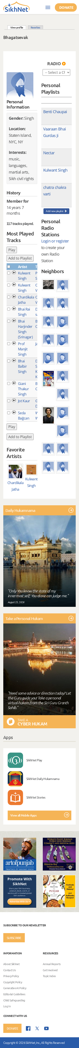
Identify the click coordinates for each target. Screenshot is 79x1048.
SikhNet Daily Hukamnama (42, 779)
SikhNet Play (34, 760)
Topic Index (49, 976)
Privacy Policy (11, 976)
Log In (7, 1006)
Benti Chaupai (55, 111)
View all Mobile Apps (23, 815)
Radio (54, 63)
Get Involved (50, 970)
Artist (22, 266)
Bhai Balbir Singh (22, 366)
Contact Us (9, 970)
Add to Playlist (20, 258)
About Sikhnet (11, 964)
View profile (18, 27)
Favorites (35, 27)
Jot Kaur (24, 400)
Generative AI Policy (14, 988)
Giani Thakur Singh (23, 389)
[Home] (16, 6)
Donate (66, 7)
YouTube (46, 1028)
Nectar (49, 152)
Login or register (55, 241)
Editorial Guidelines (14, 994)
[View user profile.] (20, 85)
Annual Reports (52, 964)
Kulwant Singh (55, 170)
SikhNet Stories (35, 797)
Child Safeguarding (14, 1000)
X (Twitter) (37, 1028)
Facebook (28, 1028)
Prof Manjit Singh (22, 349)
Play (11, 250)
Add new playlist (54, 211)
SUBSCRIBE (14, 938)
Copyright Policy (12, 982)
